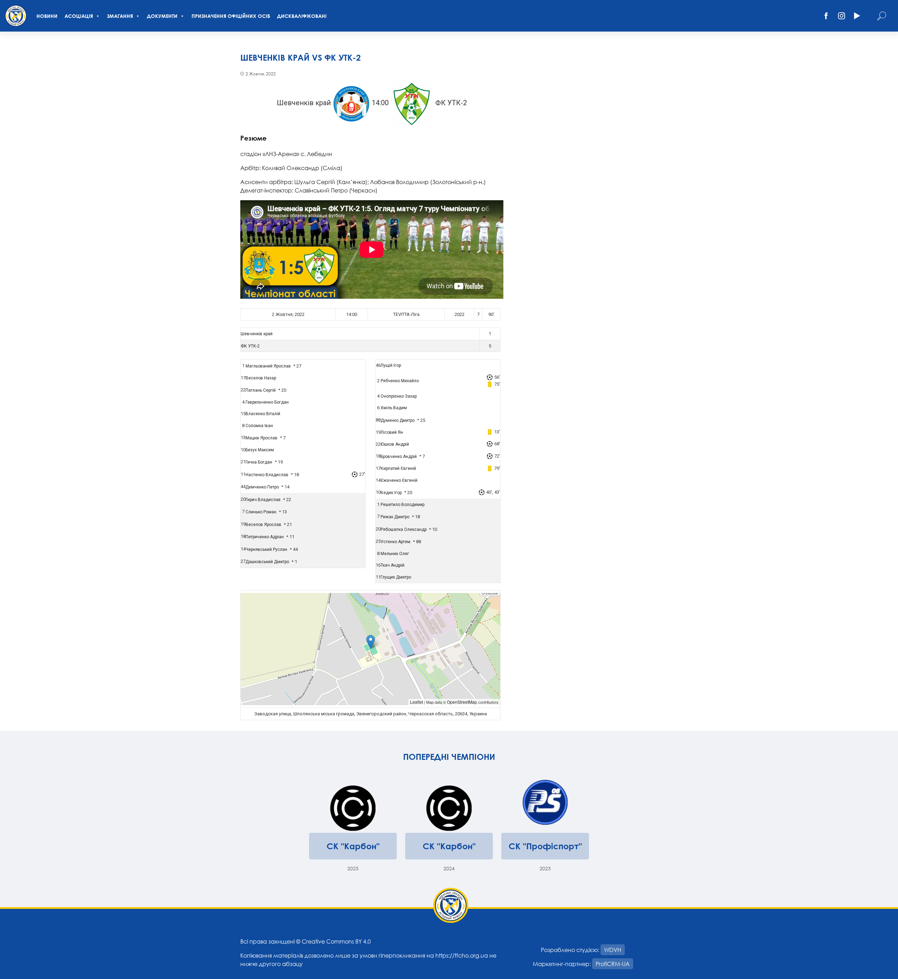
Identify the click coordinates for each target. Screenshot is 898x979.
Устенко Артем (395, 541)
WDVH (612, 949)
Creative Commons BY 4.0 (336, 941)
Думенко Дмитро (398, 420)
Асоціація (79, 16)
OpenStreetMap (462, 702)
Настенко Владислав (267, 474)
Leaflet (416, 702)
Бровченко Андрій (399, 456)
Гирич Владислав (263, 499)
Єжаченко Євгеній (399, 480)
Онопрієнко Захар (399, 396)
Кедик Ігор (391, 492)
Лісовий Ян (392, 432)
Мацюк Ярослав (261, 438)
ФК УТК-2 (250, 346)
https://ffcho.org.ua (461, 955)
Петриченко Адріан (265, 536)
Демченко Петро (262, 487)
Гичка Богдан (259, 462)
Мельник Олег (395, 553)
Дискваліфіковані (302, 16)
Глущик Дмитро (396, 577)
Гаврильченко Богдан (267, 402)
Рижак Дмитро (395, 516)
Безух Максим (260, 449)
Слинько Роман (261, 511)
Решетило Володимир (402, 504)
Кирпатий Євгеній (398, 468)
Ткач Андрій (392, 565)
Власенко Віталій (263, 413)
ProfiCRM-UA (613, 963)
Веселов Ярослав (263, 524)
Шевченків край (257, 333)
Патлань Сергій (261, 390)
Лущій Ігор (391, 365)
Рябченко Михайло (400, 380)
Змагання (120, 16)
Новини (47, 16)
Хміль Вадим (394, 407)
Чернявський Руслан (266, 549)
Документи (162, 16)
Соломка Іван (259, 425)
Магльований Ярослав (268, 366)
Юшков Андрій (395, 444)
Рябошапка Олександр (404, 529)
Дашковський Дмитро (267, 561)
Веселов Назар (261, 378)
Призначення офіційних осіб (231, 16)
